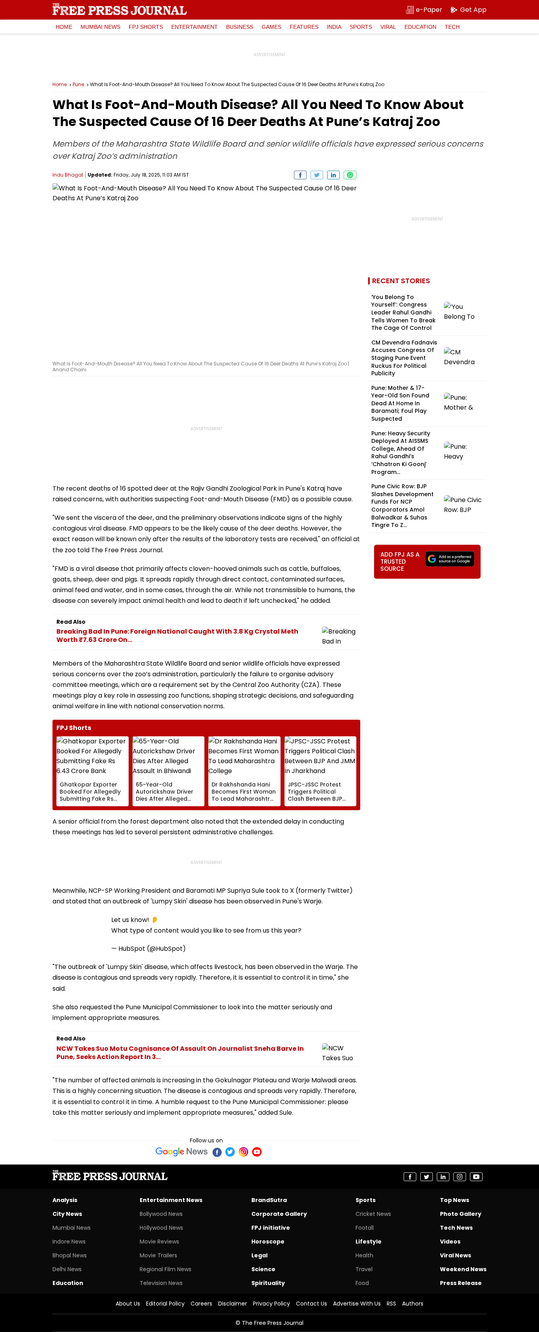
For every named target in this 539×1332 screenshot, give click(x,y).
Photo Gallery (460, 1214)
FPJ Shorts (146, 27)
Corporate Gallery (279, 1214)
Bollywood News (161, 1214)
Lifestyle (369, 1241)
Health (364, 1255)
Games (271, 27)
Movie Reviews (159, 1241)
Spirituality (268, 1283)
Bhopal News (69, 1255)
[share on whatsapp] (350, 175)
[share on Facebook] (300, 175)
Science (263, 1269)
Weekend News (463, 1269)
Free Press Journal (119, 9)
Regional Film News (165, 1269)
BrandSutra (269, 1200)
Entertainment (194, 27)
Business (239, 27)
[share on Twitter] (317, 175)
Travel (364, 1269)
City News (67, 1214)
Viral (388, 27)
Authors (412, 1304)
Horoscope (267, 1241)
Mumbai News (100, 27)
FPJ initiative (270, 1228)
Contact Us (311, 1304)
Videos (450, 1241)
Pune (78, 84)
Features (304, 27)
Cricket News (373, 1214)
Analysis (64, 1200)
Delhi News (67, 1269)
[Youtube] (257, 1152)
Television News (161, 1283)
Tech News (456, 1228)
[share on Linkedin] (333, 175)
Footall (365, 1228)
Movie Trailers (158, 1255)
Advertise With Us (357, 1304)
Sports (361, 27)
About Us (128, 1304)
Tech (452, 27)
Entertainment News (171, 1200)
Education (420, 27)
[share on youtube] (476, 1176)
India (334, 27)
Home (64, 27)
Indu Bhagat (67, 174)
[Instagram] (243, 1152)
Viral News (455, 1255)
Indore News (69, 1241)
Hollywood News (161, 1228)
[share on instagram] (459, 1176)
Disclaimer (232, 1304)
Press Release (461, 1283)
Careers (201, 1304)
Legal (259, 1255)
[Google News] (181, 1152)
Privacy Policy (271, 1304)
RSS (391, 1304)
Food (362, 1283)
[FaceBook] (216, 1152)
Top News (454, 1200)
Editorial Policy (165, 1304)
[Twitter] (230, 1152)
